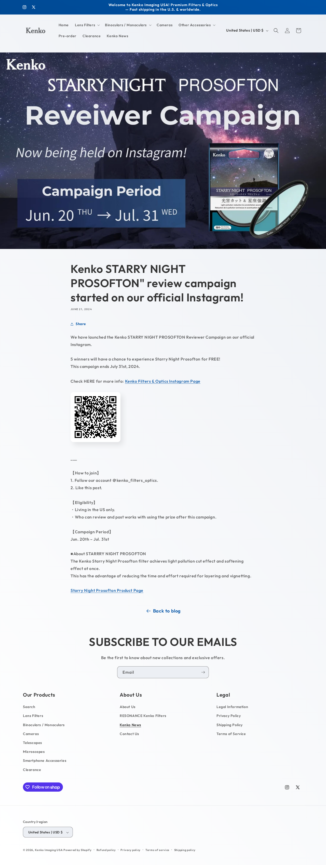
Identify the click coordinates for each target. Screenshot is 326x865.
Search (29, 707)
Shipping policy (185, 850)
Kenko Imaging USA (49, 850)
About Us (127, 707)
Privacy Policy (228, 716)
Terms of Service (231, 733)
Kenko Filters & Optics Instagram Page (162, 381)
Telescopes (32, 742)
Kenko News (130, 725)
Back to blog (167, 611)
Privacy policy (130, 850)
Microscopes (34, 752)
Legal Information (232, 707)
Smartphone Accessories (44, 760)
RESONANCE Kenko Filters (143, 716)
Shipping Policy (229, 725)
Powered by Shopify (77, 850)
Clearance (32, 769)
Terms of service (157, 850)
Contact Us (129, 733)
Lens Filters (33, 716)
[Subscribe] (203, 672)
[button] (87, 25)
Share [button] (81, 324)
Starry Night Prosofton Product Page (107, 590)
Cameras (31, 733)
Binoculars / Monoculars (44, 725)
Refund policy (106, 850)
